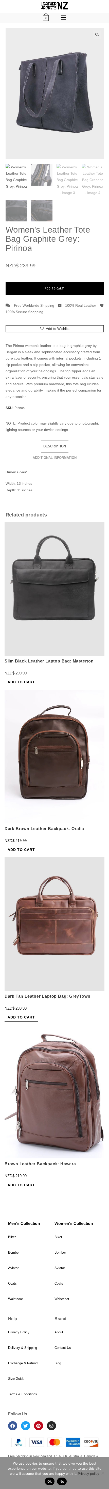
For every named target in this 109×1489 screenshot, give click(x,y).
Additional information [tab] (55, 458)
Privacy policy (88, 1473)
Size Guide (16, 1379)
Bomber (14, 1252)
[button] (97, 34)
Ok (49, 1481)
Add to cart (54, 288)
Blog (58, 1363)
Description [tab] (54, 446)
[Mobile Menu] (64, 18)
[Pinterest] (38, 1425)
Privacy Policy (18, 1332)
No (62, 1481)
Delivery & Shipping (22, 1348)
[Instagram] (51, 1425)
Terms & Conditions (22, 1394)
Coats (12, 1283)
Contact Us (63, 1348)
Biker (12, 1237)
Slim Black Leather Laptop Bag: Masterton (49, 661)
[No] (102, 1473)
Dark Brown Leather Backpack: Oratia (44, 829)
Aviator (13, 1268)
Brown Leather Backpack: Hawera (40, 1164)
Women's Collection (74, 1223)
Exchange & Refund (23, 1363)
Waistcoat (15, 1299)
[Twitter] (25, 1425)
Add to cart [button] (21, 682)
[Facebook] (12, 1425)
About (59, 1332)
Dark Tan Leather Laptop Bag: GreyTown (47, 996)
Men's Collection (24, 1223)
